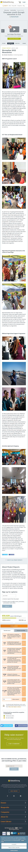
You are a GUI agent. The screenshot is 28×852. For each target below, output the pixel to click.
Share (24, 43)
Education (6, 10)
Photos (17, 43)
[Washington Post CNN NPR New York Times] (14, 829)
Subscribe (14, 769)
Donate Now (14, 626)
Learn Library (6, 822)
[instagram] (13, 796)
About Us (4, 817)
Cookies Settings (14, 850)
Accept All (14, 844)
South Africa (13, 10)
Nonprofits (14, 5)
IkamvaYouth (14, 16)
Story (4, 43)
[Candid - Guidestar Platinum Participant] (9, 833)
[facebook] (7, 796)
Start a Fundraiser (14, 743)
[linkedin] (20, 796)
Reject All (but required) (14, 847)
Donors (3, 803)
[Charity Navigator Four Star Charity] (4, 833)
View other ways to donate (14, 706)
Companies (19, 5)
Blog (24, 5)
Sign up (7, 606)
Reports (10, 43)
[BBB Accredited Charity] (14, 833)
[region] (14, 844)
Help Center (14, 791)
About (10, 5)
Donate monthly (21, 630)
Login (24, 2)
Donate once (7, 630)
